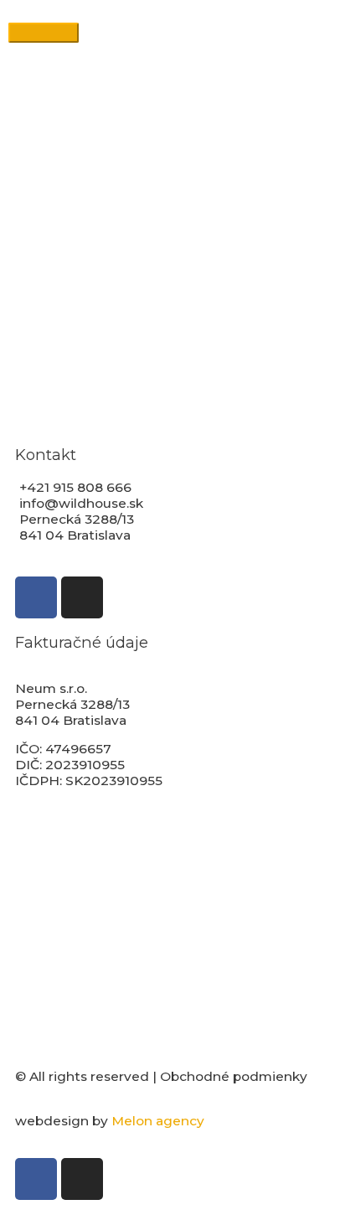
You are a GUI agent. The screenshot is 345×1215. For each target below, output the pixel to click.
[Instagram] (82, 597)
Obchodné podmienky (233, 1076)
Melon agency (157, 1121)
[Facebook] (36, 597)
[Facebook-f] (36, 1179)
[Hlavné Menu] (43, 33)
